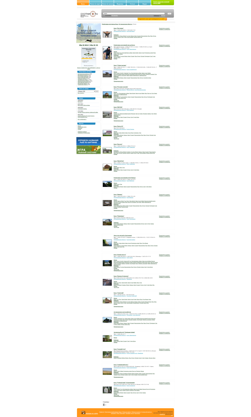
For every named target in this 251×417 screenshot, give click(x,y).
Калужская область (82, 83)
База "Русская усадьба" (121, 87)
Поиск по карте (95, 4)
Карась (122, 77)
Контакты (137, 413)
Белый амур (117, 36)
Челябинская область (83, 79)
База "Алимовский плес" (121, 364)
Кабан (149, 73)
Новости (101, 412)
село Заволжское (131, 49)
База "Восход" (118, 144)
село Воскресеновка (140, 89)
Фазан (121, 54)
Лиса (154, 52)
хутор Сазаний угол (132, 353)
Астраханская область (83, 74)
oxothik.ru (162, 414)
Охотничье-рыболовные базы (113, 412)
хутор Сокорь (130, 129)
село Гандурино (131, 219)
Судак (125, 37)
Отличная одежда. (82, 108)
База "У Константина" (120, 65)
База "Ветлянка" (119, 28)
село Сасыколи (131, 385)
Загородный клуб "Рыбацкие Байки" (124, 332)
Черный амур (136, 303)
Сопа (140, 358)
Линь (151, 36)
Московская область (83, 75)
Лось (149, 262)
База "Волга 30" (118, 126)
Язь (141, 37)
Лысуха (140, 74)
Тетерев (127, 263)
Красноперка (144, 36)
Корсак (153, 261)
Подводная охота (82, 126)
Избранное (156, 15)
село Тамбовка (131, 147)
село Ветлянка (131, 31)
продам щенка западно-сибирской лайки (88, 112)
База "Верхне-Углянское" (121, 276)
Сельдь (128, 153)
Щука (138, 37)
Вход (172, 415)
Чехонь (135, 37)
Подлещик (147, 56)
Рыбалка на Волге (82, 131)
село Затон (130, 257)
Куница (123, 202)
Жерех (132, 36)
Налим (115, 374)
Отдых (79, 129)
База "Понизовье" (119, 216)
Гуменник (126, 73)
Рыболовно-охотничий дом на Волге (124, 45)
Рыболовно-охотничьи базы (110, 24)
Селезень (136, 132)
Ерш (121, 205)
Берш (121, 36)
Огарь (115, 54)
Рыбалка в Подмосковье (84, 132)
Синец (119, 37)
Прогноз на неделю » (88, 65)
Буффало (119, 285)
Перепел (138, 371)
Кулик (119, 202)
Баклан (115, 201)
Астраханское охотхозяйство (122, 312)
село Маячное (130, 180)
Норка (156, 262)
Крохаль (127, 74)
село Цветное (136, 315)
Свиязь (149, 113)
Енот (117, 132)
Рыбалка (80, 128)
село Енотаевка (131, 239)
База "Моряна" (118, 194)
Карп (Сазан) (137, 36)
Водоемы (120, 4)
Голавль (128, 152)
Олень (127, 390)
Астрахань (115, 15)
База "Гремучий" (119, 293)
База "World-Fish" (119, 161)
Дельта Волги (130, 89)
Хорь (140, 202)
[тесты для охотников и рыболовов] (88, 145)
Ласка (138, 299)
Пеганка (152, 74)
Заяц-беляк (135, 52)
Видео (145, 4)
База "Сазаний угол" (120, 349)
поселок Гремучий (132, 295)
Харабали (129, 279)
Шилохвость (136, 75)
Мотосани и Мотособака (84, 105)
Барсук (119, 201)
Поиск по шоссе (107, 4)
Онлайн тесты (130, 413)
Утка (118, 54)
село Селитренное (132, 367)
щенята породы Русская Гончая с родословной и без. (86, 116)
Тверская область (82, 78)
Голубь (121, 73)
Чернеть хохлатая (121, 75)
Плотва (142, 56)
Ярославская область (83, 82)
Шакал (131, 75)
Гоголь (118, 73)
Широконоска (143, 75)
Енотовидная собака (127, 52)
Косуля (148, 389)
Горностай (126, 261)
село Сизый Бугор (132, 69)
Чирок (127, 75)
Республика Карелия (83, 76)
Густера (128, 36)
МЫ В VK (94, 45)
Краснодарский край (83, 77)
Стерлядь (145, 77)
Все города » (81, 93)
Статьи (132, 4)
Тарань (152, 223)
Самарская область (83, 84)
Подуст (115, 37)
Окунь (154, 36)
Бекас (115, 52)
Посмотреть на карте (164, 28)
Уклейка (119, 207)
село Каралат (130, 110)
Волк (118, 52)
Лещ (149, 36)
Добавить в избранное (164, 29)
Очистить (163, 15)
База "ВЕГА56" (118, 107)
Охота (79, 125)
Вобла (124, 36)
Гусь (121, 52)
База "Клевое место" (120, 254)
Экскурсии (116, 100)
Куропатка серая (149, 52)
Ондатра (148, 74)
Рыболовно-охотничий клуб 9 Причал (125, 177)
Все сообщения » (82, 119)
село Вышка (130, 197)
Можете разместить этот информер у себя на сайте (88, 68)
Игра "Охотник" (121, 413)
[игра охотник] (88, 153)
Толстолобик (130, 37)
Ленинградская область (84, 81)
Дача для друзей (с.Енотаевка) (123, 235)
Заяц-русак (141, 52)
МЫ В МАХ (84, 45)
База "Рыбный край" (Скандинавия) (124, 382)
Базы (83, 4)
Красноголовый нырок (119, 74)
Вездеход (80, 101)
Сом (122, 37)
